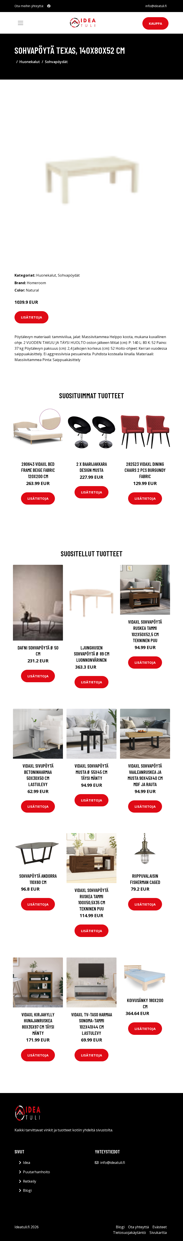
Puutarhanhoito (36, 1171)
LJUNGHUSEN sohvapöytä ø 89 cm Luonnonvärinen (91, 654)
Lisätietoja (31, 317)
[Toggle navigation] (21, 23)
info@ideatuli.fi (156, 6)
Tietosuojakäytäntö (129, 1232)
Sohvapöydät (56, 61)
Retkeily (29, 1181)
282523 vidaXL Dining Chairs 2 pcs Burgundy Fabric (145, 470)
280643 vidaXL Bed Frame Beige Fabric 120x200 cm (38, 470)
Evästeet (159, 1227)
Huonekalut (29, 61)
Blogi (27, 1190)
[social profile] (49, 6)
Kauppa (155, 23)
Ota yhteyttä (138, 1227)
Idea (26, 1162)
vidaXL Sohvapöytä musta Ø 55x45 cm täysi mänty (91, 772)
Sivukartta (158, 1232)
